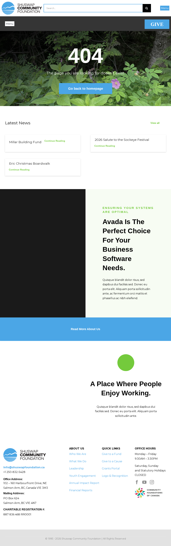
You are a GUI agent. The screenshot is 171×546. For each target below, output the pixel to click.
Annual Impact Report (84, 483)
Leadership (76, 468)
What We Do (77, 461)
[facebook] (137, 482)
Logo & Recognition (115, 475)
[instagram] (152, 482)
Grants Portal (111, 468)
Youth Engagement (82, 475)
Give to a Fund (111, 454)
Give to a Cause (112, 461)
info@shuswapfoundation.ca (24, 467)
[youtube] (144, 482)
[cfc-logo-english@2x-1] (148, 488)
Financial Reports (80, 490)
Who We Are (77, 454)
